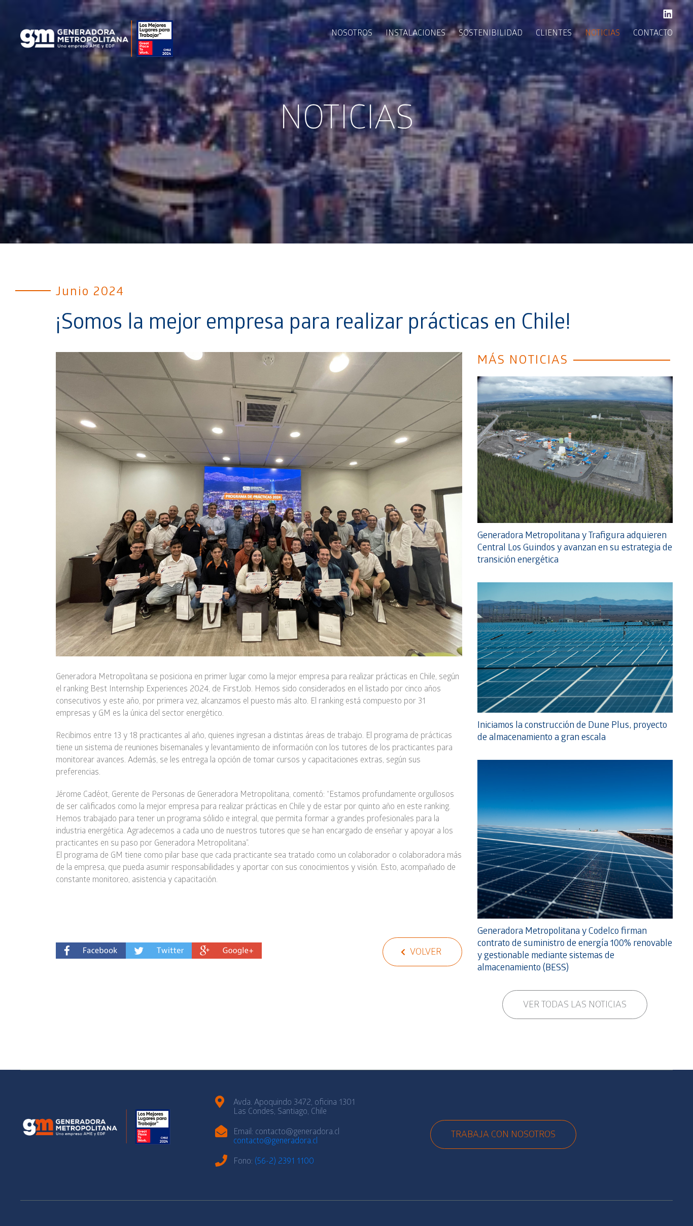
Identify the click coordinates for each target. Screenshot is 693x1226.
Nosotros (351, 34)
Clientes (554, 34)
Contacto (653, 34)
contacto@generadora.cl (275, 1141)
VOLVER (424, 953)
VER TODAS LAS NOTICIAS (575, 1005)
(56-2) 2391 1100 (284, 1162)
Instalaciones (415, 34)
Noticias (602, 34)
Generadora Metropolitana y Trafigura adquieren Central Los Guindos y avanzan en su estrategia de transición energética (574, 548)
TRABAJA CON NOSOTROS (503, 1135)
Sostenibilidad (491, 34)
